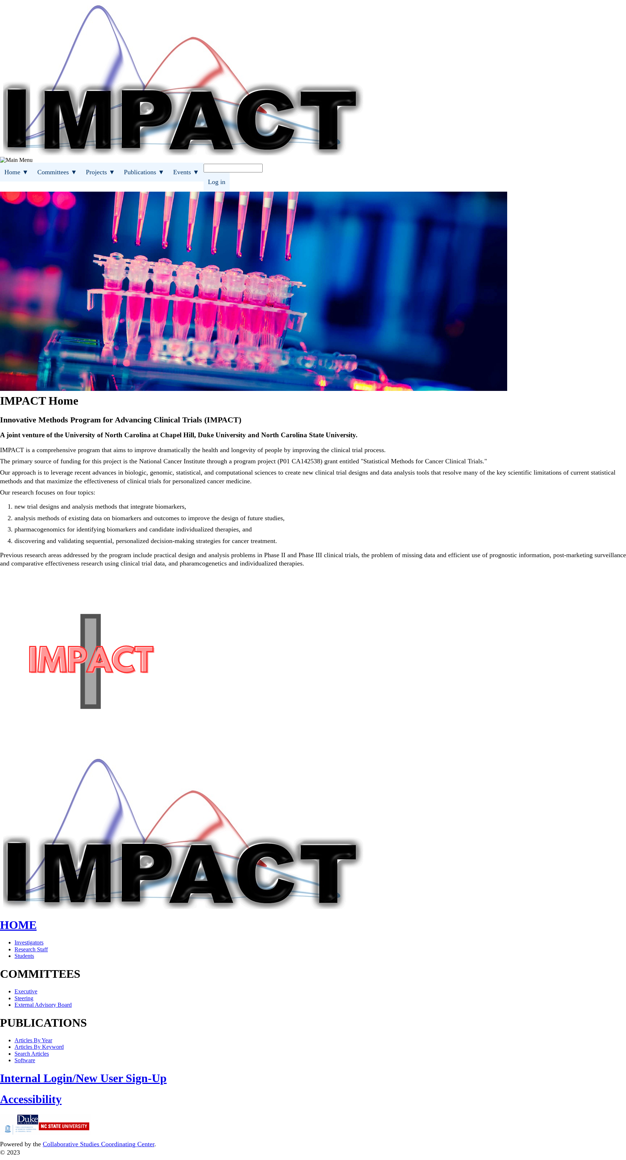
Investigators (28, 942)
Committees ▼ (57, 172)
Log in (216, 181)
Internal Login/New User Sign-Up (83, 1078)
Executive (25, 991)
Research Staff (31, 949)
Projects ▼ (100, 172)
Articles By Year (33, 1040)
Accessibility (31, 1099)
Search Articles (31, 1054)
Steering (23, 998)
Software (24, 1060)
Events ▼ (186, 172)
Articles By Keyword (39, 1047)
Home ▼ (16, 172)
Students (24, 956)
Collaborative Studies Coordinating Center (98, 1144)
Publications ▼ (144, 172)
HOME (18, 924)
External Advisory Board (43, 1005)
